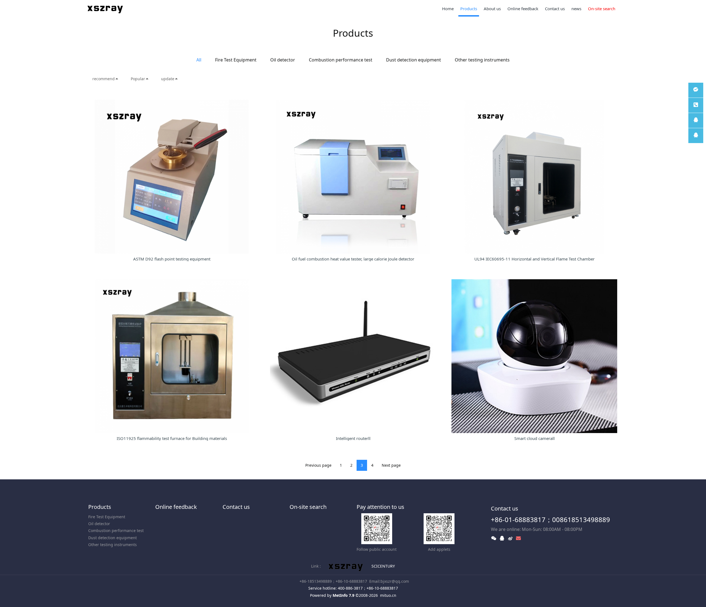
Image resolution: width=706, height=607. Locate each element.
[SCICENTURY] (346, 566)
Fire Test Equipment (235, 60)
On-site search (308, 507)
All (198, 60)
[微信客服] (695, 90)
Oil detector (282, 60)
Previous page (318, 465)
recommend (103, 78)
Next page (391, 465)
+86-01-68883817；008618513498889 (550, 519)
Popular (138, 78)
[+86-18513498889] (695, 105)
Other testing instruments (482, 60)
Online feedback (176, 507)
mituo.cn (388, 595)
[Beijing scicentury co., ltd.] (106, 8)
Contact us (236, 507)
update (167, 78)
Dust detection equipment (413, 60)
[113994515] (695, 120)
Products (99, 507)
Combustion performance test (340, 60)
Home (448, 8)
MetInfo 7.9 (343, 595)
